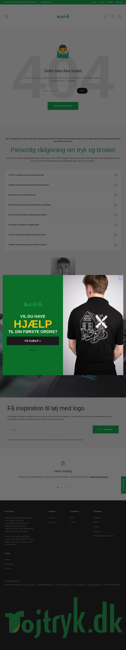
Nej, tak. (32, 350)
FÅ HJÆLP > (33, 340)
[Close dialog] (120, 277)
